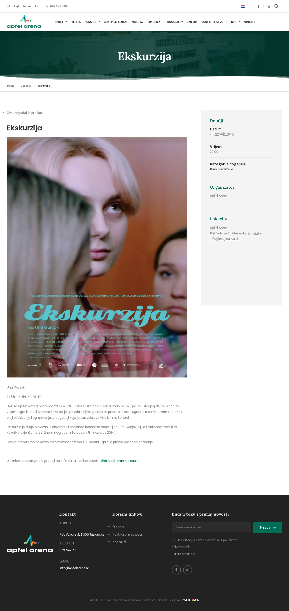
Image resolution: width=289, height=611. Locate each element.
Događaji (173, 22)
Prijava (265, 528)
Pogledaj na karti (225, 239)
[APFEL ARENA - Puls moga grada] (24, 21)
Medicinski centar (116, 22)
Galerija (192, 22)
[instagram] (269, 6)
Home (10, 85)
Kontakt (249, 22)
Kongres (90, 22)
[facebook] (258, 6)
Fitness (76, 22)
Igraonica (153, 22)
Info (233, 22)
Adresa (65, 523)
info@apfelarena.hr (74, 568)
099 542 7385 (69, 550)
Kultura (137, 22)
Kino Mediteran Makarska (120, 460)
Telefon (66, 543)
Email (64, 561)
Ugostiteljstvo (212, 22)
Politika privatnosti (183, 553)
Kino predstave (221, 169)
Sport (59, 22)
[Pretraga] (276, 6)
